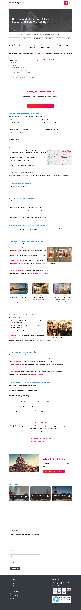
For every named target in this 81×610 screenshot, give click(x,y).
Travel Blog (12, 583)
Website (12, 562)
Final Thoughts (14, 79)
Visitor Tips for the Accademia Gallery (19, 69)
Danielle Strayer (16, 28)
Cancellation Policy (14, 593)
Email (11, 556)
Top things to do (38, 38)
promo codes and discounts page (52, 411)
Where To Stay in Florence (16, 80)
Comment (12, 537)
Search (37, 2)
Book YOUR (40, 106)
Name (11, 550)
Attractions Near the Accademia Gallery (20, 75)
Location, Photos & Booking (16, 304)
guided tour (38, 53)
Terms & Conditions (14, 595)
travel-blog (14, 34)
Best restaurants (60, 38)
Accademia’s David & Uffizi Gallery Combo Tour (38, 233)
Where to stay (49, 38)
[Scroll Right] (71, 38)
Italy (18, 34)
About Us (12, 582)
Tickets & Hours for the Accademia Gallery (20, 64)
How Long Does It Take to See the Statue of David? (22, 70)
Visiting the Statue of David (16, 62)
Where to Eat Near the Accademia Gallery (20, 74)
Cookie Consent (13, 598)
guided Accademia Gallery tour (16, 228)
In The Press (12, 585)
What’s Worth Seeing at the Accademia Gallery (21, 72)
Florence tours (27, 38)
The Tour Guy (40, 391)
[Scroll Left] (22, 38)
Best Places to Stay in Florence (54, 471)
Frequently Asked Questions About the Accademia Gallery (23, 77)
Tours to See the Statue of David (18, 67)
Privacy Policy (13, 597)
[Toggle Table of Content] (36, 60)
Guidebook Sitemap (14, 587)
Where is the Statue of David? (18, 65)
